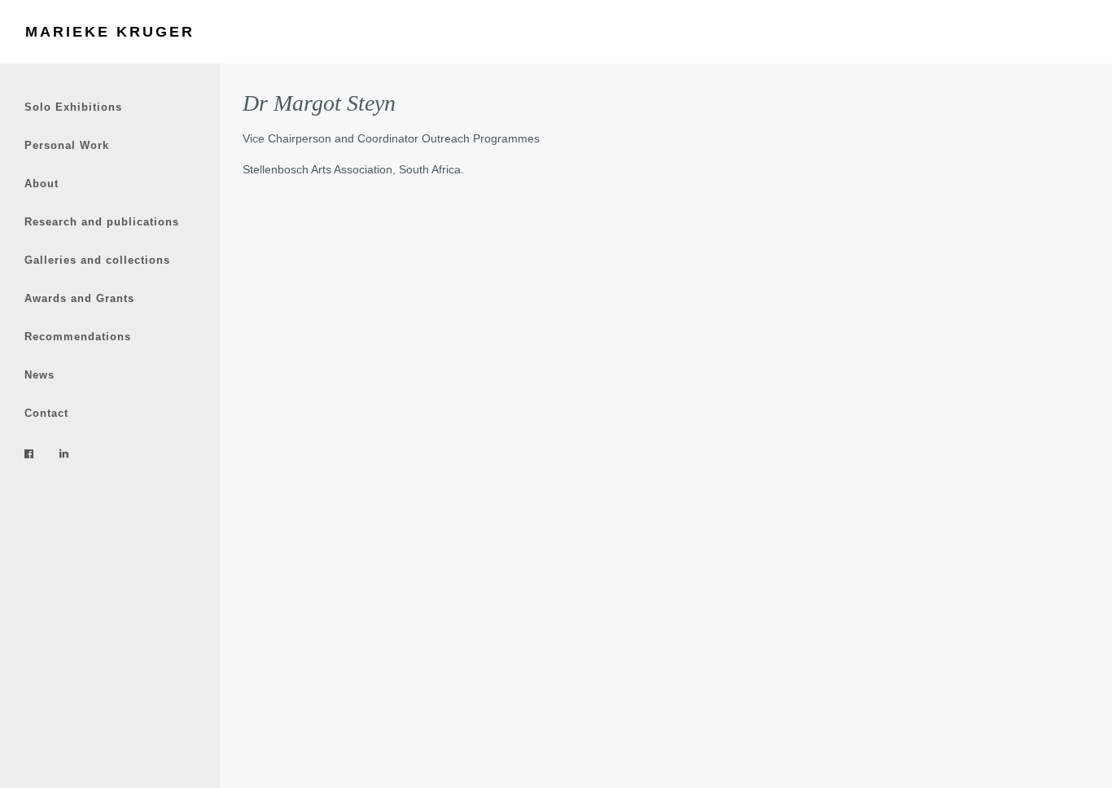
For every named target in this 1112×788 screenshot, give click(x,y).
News (39, 375)
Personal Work (66, 145)
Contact (46, 413)
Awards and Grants (79, 298)
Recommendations (77, 337)
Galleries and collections (97, 260)
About (41, 183)
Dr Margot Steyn (319, 103)
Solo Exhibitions (73, 107)
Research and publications (101, 222)
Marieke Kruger (110, 32)
